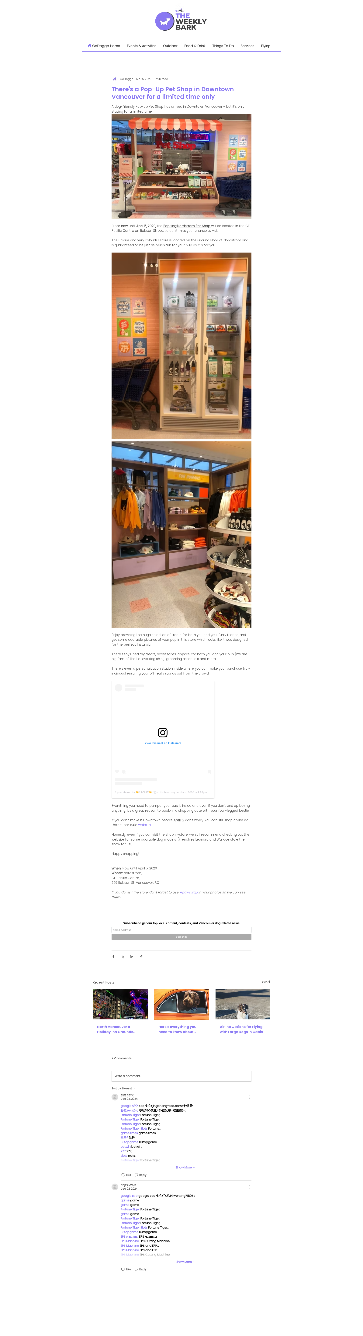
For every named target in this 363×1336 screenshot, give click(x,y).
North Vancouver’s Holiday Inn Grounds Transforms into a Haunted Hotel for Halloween (115, 1029)
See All (266, 982)
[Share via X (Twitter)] (122, 956)
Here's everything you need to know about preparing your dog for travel (178, 1029)
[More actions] (249, 79)
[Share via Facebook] (113, 956)
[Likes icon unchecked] (123, 1175)
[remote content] (181, 740)
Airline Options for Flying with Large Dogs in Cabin (241, 1029)
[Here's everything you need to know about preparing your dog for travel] (181, 1004)
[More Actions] (249, 1097)
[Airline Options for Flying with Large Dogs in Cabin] (242, 1004)
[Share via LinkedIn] (132, 956)
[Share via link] (141, 956)
